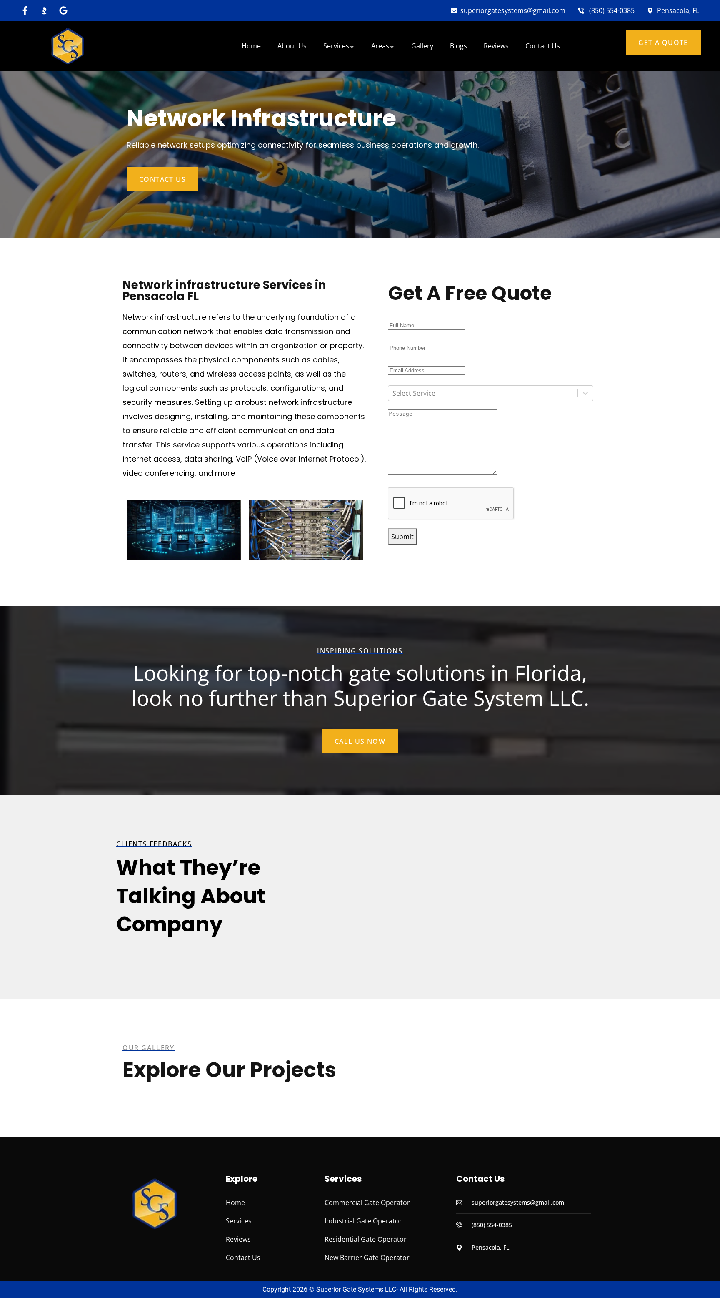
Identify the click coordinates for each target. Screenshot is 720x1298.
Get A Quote (663, 42)
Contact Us (162, 179)
